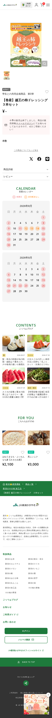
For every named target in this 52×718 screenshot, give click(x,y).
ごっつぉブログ (10, 600)
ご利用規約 (13, 693)
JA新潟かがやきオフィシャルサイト (24, 650)
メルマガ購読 (24, 640)
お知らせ (7, 607)
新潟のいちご (34, 569)
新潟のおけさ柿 (11, 578)
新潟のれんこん (11, 583)
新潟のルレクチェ (12, 564)
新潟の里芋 (33, 578)
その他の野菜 (10, 593)
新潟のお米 (10, 559)
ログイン (26, 631)
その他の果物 (34, 588)
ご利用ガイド (9, 614)
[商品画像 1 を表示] (6, 75)
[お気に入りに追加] (47, 91)
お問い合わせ (9, 622)
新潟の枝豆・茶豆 (35, 559)
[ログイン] (36, 5)
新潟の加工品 (10, 588)
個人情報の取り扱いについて (31, 693)
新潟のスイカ (34, 564)
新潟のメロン (10, 569)
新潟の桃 (9, 573)
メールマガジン (25, 123)
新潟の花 (32, 583)
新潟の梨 (32, 573)
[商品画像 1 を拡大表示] (26, 45)
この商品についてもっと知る (26, 150)
